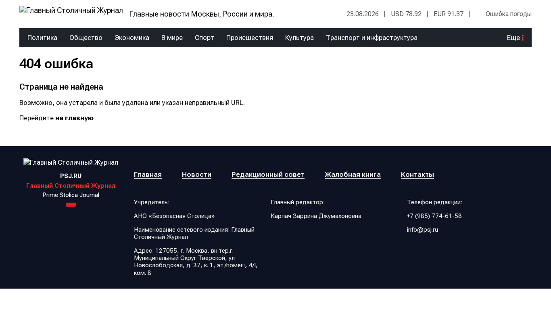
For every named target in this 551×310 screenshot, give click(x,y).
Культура (299, 37)
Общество (85, 37)
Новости (196, 174)
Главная (148, 174)
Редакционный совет (268, 174)
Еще (513, 37)
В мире (172, 37)
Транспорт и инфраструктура (371, 37)
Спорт (204, 37)
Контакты (417, 174)
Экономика (132, 37)
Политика (42, 37)
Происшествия (249, 37)
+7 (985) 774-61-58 (434, 216)
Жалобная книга (353, 174)
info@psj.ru (422, 229)
